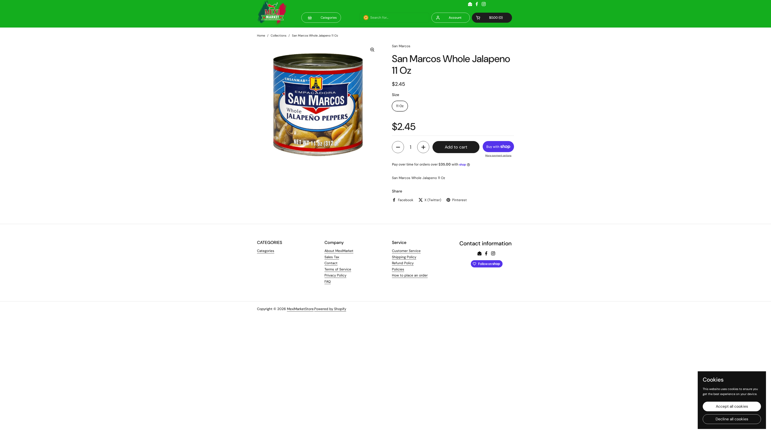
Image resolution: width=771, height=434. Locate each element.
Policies (398, 269)
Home (261, 36)
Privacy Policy (335, 275)
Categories (265, 251)
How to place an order (410, 275)
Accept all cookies (732, 406)
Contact (331, 263)
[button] (492, 18)
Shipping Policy (404, 257)
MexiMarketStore (300, 309)
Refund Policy (403, 263)
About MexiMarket (338, 251)
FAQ (327, 281)
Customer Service (406, 251)
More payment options (498, 155)
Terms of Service (337, 269)
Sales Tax (331, 257)
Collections (278, 36)
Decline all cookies (732, 419)
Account (455, 17)
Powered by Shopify (330, 309)
